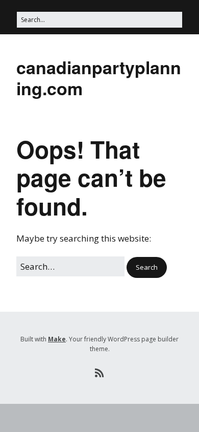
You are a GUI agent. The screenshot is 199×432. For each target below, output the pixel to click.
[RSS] (99, 373)
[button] (147, 267)
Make (57, 339)
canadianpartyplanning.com (98, 77)
